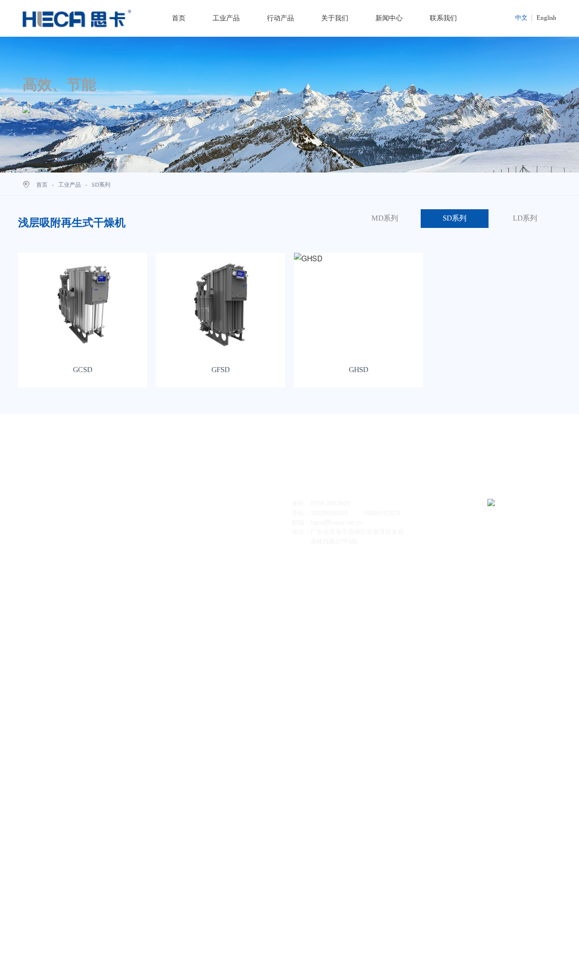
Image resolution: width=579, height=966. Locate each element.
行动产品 (280, 18)
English (546, 17)
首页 (178, 18)
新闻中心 (389, 18)
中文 (521, 17)
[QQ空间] (69, 534)
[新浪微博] (48, 534)
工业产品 (226, 18)
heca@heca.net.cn (337, 522)
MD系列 (384, 218)
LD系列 (525, 218)
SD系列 (454, 218)
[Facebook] (90, 534)
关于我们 (334, 18)
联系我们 (443, 18)
